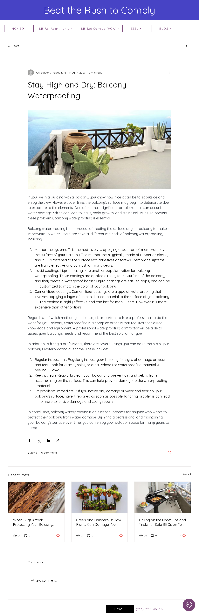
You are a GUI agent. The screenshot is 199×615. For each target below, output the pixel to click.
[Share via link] (58, 441)
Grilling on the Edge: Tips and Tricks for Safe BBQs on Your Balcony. (162, 522)
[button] (186, 46)
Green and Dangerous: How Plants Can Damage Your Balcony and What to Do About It (98, 522)
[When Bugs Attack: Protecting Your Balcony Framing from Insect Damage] (36, 497)
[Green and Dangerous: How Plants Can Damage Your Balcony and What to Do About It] (100, 497)
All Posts (13, 46)
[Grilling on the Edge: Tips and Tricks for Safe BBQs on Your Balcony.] (162, 497)
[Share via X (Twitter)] (39, 441)
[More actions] (169, 72)
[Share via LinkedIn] (48, 441)
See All (186, 474)
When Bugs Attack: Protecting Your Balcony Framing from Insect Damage (32, 522)
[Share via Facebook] (29, 441)
